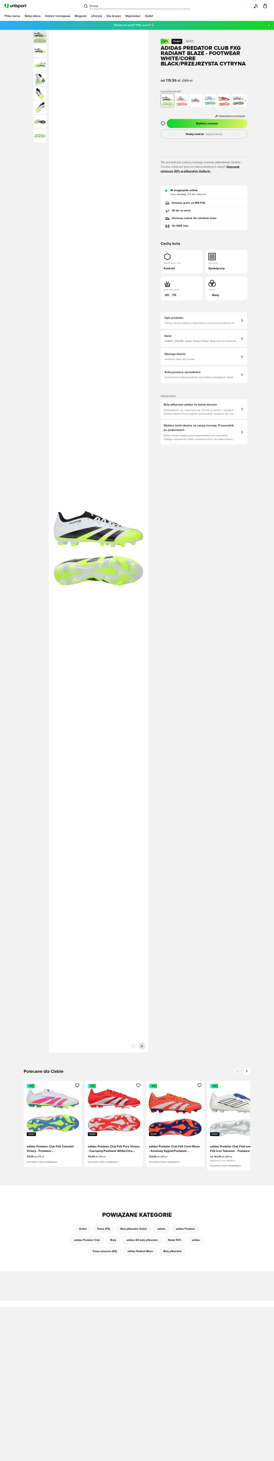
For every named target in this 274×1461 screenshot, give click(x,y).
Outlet (83, 1229)
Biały (113, 1240)
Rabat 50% (174, 1240)
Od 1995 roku (180, 226)
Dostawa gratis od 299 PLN (188, 203)
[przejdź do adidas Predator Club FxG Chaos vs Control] (181, 100)
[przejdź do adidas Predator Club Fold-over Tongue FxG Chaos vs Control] (195, 100)
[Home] (15, 6)
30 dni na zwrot (181, 210)
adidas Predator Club (87, 1240)
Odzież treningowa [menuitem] (57, 16)
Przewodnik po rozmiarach (232, 116)
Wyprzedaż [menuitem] (132, 16)
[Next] (246, 1071)
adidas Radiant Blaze (140, 1251)
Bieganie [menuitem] (80, 16)
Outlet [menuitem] (149, 16)
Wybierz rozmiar (207, 123)
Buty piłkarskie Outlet (133, 1229)
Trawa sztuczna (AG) (104, 1251)
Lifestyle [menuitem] (96, 16)
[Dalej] (141, 1046)
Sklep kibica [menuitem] (33, 16)
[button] (40, 50)
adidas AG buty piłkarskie (142, 1240)
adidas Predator (185, 1229)
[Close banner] (269, 25)
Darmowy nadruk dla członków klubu (194, 218)
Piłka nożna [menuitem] (12, 16)
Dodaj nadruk (204, 134)
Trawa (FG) (103, 1229)
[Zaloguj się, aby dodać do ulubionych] (163, 123)
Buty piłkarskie (172, 1251)
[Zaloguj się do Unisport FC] (256, 5)
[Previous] (237, 1071)
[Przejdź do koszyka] (265, 5)
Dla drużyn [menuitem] (114, 16)
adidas (161, 1229)
